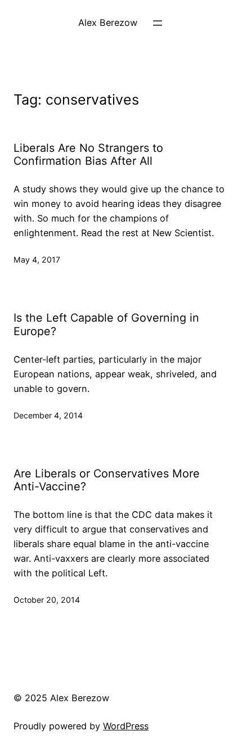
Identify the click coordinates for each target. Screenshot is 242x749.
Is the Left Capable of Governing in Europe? (106, 325)
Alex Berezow (107, 22)
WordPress (126, 726)
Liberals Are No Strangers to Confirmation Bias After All (88, 155)
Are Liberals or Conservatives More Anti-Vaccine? (107, 480)
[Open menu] (157, 23)
